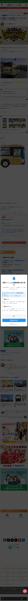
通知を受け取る (14, 320)
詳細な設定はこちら (14, 324)
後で (14, 316)
